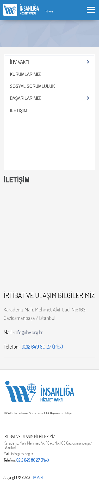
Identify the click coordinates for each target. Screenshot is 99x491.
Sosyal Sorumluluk (39, 413)
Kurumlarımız (21, 413)
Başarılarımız (57, 413)
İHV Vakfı (8, 413)
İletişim (68, 413)
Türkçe (49, 11)
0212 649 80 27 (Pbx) (32, 460)
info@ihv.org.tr (23, 332)
